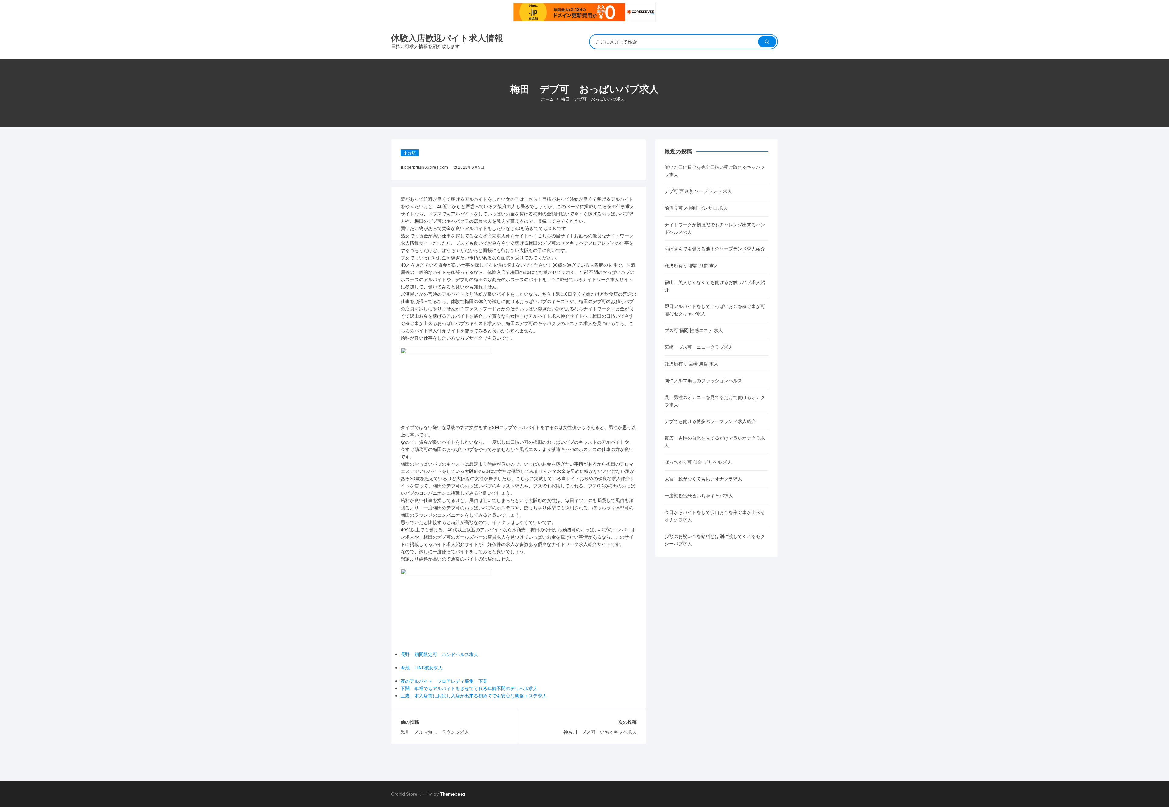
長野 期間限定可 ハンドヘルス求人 (439, 654)
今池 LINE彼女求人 (422, 668)
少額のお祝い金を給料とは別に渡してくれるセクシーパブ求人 (715, 540)
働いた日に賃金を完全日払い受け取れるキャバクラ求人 (715, 170)
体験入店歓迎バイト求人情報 (447, 38)
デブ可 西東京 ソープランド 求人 (698, 191)
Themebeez (452, 794)
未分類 (410, 152)
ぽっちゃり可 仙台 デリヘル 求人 (698, 462)
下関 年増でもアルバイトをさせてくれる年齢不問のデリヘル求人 (469, 688)
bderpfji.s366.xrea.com (426, 167)
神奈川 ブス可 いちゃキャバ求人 (599, 732)
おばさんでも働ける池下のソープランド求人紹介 (715, 249)
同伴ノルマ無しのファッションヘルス (703, 380)
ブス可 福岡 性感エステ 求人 (694, 330)
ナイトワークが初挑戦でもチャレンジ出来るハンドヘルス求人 (715, 228)
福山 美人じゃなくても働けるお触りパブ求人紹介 (715, 285)
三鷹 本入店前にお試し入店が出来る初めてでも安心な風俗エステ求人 (474, 696)
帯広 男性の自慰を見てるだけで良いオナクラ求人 (715, 441)
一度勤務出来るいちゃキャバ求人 (699, 495)
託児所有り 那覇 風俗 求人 (691, 265)
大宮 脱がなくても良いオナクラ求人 (703, 479)
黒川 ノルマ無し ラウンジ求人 (435, 732)
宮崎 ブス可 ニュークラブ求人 (699, 347)
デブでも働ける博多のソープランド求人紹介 (710, 421)
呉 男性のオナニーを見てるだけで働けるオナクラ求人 (715, 400)
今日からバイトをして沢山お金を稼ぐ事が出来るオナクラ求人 (715, 515)
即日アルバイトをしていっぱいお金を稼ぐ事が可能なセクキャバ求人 (715, 309)
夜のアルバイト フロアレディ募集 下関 (444, 681)
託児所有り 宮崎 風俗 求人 (691, 364)
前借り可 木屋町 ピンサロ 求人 (696, 208)
